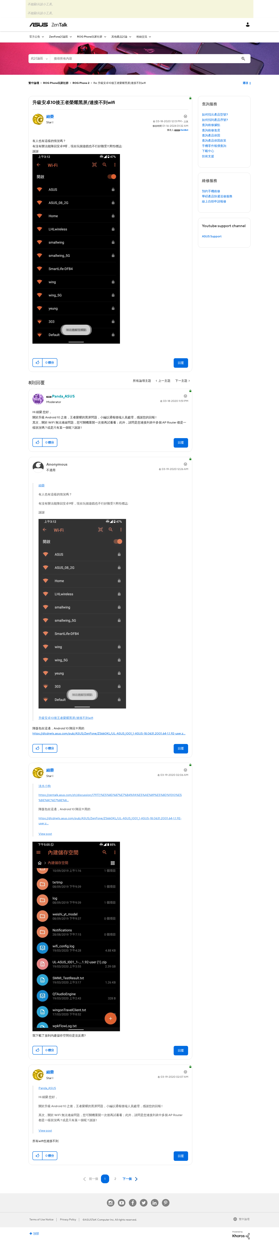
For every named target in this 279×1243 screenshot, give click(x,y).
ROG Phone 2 (81, 83)
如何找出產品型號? (215, 115)
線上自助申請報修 (214, 201)
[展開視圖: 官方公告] (43, 36)
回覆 (181, 363)
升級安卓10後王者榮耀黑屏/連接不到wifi (66, 718)
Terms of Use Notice (41, 1219)
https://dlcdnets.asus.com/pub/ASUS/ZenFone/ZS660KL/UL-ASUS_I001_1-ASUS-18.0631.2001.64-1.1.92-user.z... (108, 733)
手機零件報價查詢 (214, 146)
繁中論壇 (33, 83)
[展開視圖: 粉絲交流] (150, 36)
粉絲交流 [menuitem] (141, 37)
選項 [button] (245, 83)
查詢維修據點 (211, 125)
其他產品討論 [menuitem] (119, 37)
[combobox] (150, 58)
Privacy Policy (68, 1219)
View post (45, 834)
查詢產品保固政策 (214, 140)
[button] (38, 363)
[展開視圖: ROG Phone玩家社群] (105, 36)
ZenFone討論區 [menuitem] (58, 37)
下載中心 (208, 151)
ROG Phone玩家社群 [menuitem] (89, 37)
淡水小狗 (45, 786)
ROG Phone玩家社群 (56, 83)
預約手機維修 (211, 191)
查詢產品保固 (211, 135)
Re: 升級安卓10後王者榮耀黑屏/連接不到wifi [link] (119, 83)
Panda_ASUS (47, 1088)
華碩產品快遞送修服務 (217, 196)
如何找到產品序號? (215, 120)
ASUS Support (211, 236)
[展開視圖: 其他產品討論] (130, 36)
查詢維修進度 (211, 130)
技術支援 (208, 156)
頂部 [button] (36, 1234)
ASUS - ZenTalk (48, 25)
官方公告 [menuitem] (34, 37)
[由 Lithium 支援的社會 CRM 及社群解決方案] (241, 1235)
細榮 (42, 485)
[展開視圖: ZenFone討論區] (71, 36)
